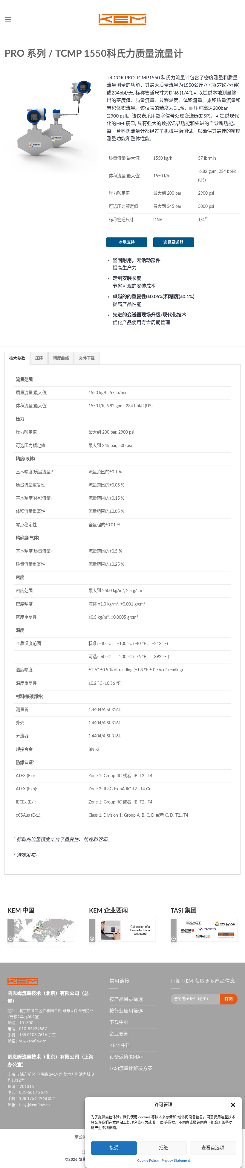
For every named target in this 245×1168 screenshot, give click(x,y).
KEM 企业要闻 (108, 911)
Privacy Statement (176, 1160)
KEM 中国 (20, 911)
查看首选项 (212, 1148)
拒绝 (163, 1148)
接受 (114, 1148)
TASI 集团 (184, 911)
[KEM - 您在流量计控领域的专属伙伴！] (122, 19)
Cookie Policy (148, 1160)
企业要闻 (118, 1034)
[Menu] (8, 19)
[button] (233, 1105)
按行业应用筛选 (126, 1011)
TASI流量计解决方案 (130, 1068)
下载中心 (118, 1022)
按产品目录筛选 (126, 999)
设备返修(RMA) (125, 1057)
